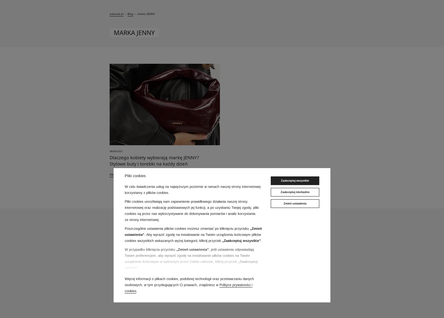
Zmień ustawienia (295, 203)
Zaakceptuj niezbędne (295, 192)
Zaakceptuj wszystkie (295, 180)
